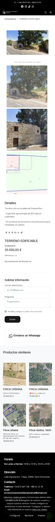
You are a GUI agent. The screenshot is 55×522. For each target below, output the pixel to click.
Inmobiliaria (10, 19)
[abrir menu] (50, 12)
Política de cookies (39, 509)
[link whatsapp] (33, 6)
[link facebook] (22, 6)
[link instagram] (26, 6)
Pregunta (9, 296)
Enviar (12, 319)
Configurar (15, 515)
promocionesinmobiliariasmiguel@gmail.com (25, 492)
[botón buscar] (45, 12)
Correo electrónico (14, 285)
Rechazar (29, 515)
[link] (10, 12)
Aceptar (41, 515)
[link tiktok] (29, 6)
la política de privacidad (32, 311)
